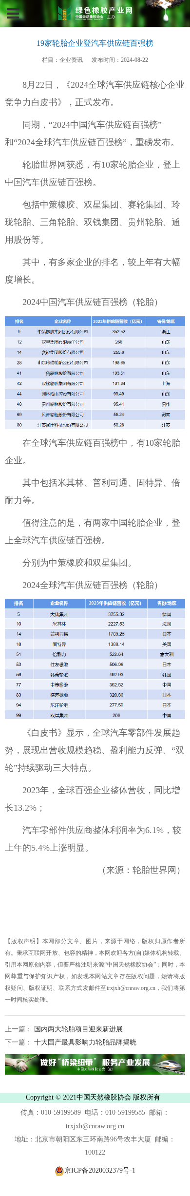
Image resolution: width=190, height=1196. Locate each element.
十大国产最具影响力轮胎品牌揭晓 (84, 1042)
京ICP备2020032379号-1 (99, 1170)
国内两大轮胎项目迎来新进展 (77, 1029)
